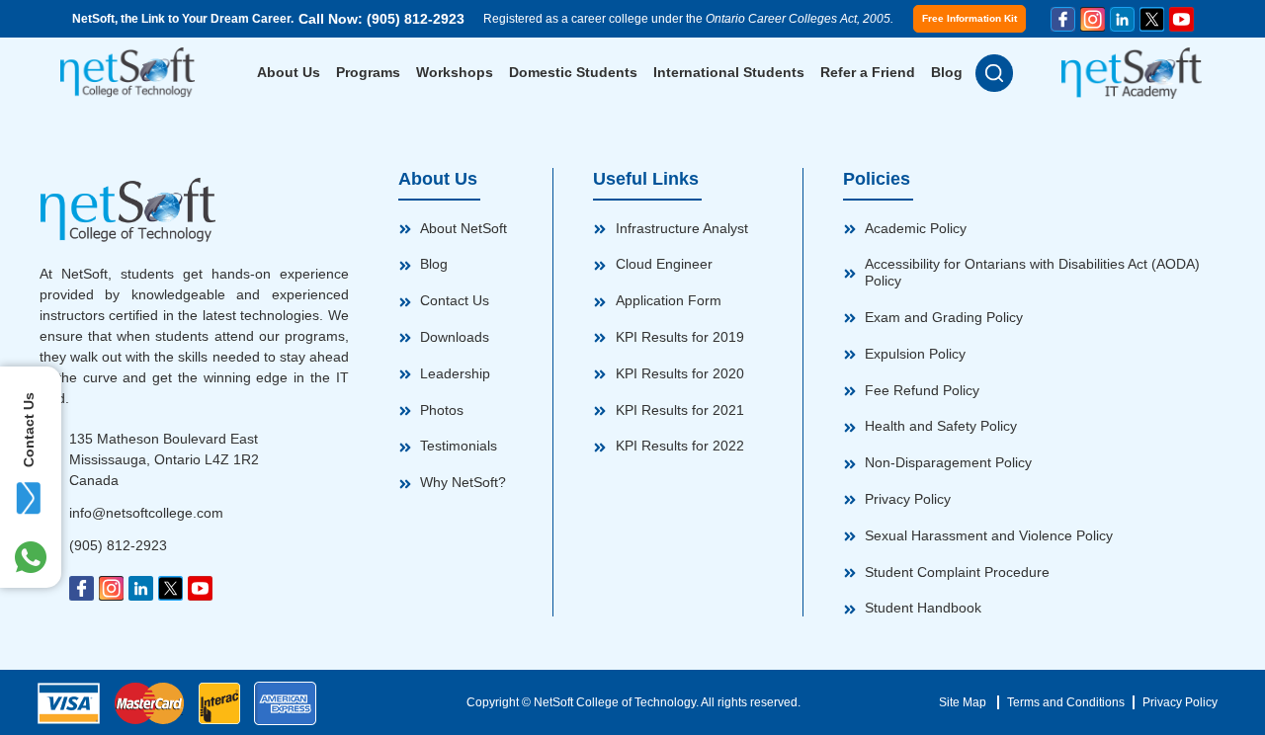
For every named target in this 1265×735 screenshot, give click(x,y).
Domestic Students (573, 72)
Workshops (454, 72)
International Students (728, 72)
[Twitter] (1151, 19)
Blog (947, 72)
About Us (288, 72)
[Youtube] (1181, 19)
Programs (368, 72)
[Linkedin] (1122, 19)
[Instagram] (1092, 19)
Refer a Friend (867, 72)
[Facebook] (1063, 19)
